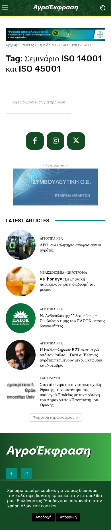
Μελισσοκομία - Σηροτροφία (63, 272)
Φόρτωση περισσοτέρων (53, 417)
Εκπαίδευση (50, 378)
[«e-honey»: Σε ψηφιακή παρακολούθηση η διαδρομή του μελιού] (21, 281)
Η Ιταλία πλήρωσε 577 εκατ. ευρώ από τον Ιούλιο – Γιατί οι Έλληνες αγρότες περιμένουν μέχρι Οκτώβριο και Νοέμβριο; (71, 357)
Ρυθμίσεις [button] (18, 517)
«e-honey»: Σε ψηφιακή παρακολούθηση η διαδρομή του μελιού (67, 284)
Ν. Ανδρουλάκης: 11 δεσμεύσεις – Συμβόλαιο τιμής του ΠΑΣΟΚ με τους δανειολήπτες (72, 321)
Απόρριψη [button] (68, 517)
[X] (76, 141)
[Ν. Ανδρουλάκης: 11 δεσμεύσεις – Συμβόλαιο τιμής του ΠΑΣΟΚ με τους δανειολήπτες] (21, 318)
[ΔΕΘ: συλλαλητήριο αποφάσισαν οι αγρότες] (21, 245)
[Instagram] (56, 141)
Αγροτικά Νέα (51, 238)
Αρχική (11, 45)
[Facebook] (35, 141)
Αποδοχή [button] (44, 517)
